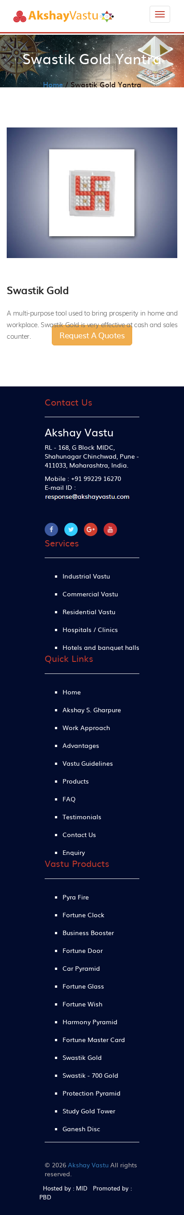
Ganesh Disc (81, 1128)
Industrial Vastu (86, 575)
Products (76, 780)
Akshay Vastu (88, 1164)
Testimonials (82, 816)
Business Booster (88, 932)
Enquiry (74, 852)
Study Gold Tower (89, 1110)
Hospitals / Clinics (90, 629)
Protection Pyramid (92, 1092)
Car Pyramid (81, 968)
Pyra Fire (76, 896)
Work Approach (86, 727)
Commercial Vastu (90, 593)
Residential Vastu (89, 611)
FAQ (69, 798)
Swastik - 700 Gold (90, 1075)
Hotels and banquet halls (101, 647)
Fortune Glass (83, 985)
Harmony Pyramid (90, 1021)
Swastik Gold (82, 1057)
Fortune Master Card (94, 1039)
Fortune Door (83, 950)
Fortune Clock (84, 914)
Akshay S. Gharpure (92, 709)
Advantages (81, 745)
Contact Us (79, 834)
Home (53, 84)
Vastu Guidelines (88, 763)
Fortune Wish (82, 1003)
